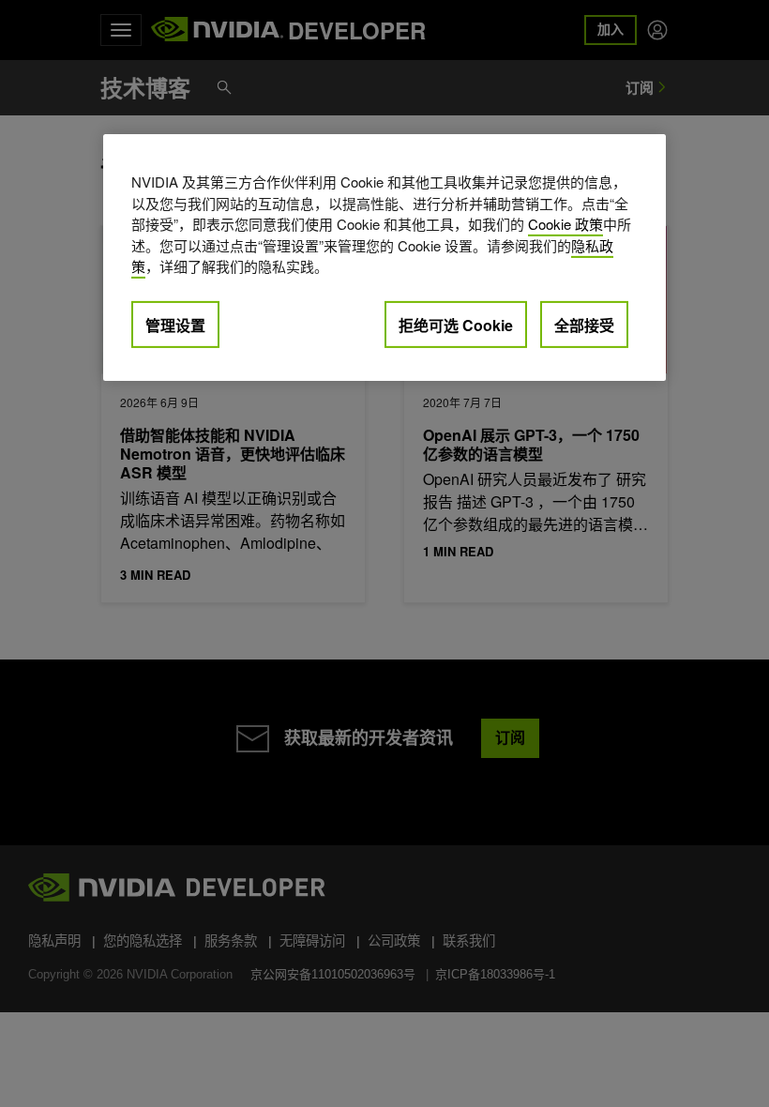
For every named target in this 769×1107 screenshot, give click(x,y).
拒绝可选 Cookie (456, 324)
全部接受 (584, 324)
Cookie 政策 (565, 224)
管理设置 (175, 324)
